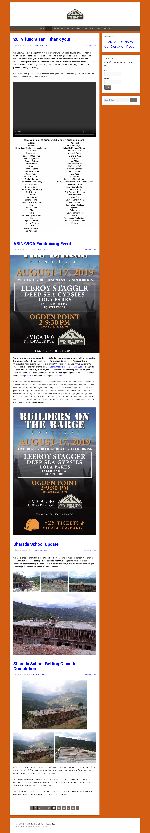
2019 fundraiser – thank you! (41, 39)
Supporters (88, 28)
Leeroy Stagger (56, 367)
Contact (107, 28)
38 (73, 808)
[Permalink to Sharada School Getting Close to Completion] (54, 704)
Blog (49, 28)
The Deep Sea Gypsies (75, 367)
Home (42, 28)
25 (49, 808)
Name (106, 71)
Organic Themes (34, 827)
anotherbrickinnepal (43, 45)
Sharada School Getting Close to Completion (45, 666)
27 (59, 808)
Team (79, 28)
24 (44, 808)
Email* (106, 79)
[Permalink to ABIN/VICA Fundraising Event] (54, 304)
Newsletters (58, 28)
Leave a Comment (90, 45)
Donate (98, 28)
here (29, 375)
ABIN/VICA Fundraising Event (42, 243)
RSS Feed (45, 827)
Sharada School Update (36, 544)
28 (64, 808)
